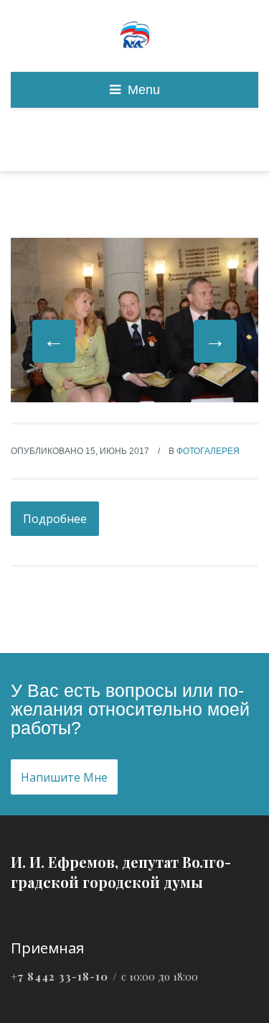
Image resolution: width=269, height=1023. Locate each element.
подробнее (55, 519)
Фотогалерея (208, 451)
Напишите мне (64, 777)
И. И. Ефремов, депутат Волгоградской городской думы (121, 872)
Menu (144, 90)
